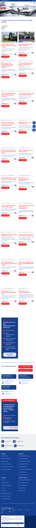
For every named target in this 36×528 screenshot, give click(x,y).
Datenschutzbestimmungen (19, 516)
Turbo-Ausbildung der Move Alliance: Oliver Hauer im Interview (26, 64)
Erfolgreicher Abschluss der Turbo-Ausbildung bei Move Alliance (8, 151)
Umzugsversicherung (24, 464)
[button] (34, 3)
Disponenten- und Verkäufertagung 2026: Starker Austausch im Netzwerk (7, 65)
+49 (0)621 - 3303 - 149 (25, 380)
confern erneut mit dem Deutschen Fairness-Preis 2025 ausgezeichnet (8, 124)
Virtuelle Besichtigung (24, 455)
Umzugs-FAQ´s (6, 482)
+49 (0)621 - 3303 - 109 (8, 380)
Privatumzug (5, 455)
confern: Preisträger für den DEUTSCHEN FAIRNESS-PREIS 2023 (26, 263)
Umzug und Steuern (24, 482)
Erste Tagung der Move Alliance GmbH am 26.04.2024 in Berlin (9, 263)
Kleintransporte (23, 472)
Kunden (2, 28)
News (4, 479)
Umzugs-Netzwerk (6, 498)
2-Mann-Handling (6, 469)
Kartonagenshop (23, 485)
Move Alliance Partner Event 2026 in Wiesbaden (26, 44)
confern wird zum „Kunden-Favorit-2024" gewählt (8, 206)
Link (34, 122)
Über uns (5, 490)
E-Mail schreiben (7, 382)
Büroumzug (5, 461)
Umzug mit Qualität (7, 496)
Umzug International (7, 464)
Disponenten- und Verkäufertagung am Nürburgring (24, 179)
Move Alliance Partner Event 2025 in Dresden (26, 150)
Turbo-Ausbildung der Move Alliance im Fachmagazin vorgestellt (8, 95)
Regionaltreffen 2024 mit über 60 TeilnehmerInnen (9, 235)
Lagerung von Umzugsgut (8, 466)
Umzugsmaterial (23, 466)
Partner (2, 29)
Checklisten (22, 488)
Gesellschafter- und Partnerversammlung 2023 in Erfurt (8, 292)
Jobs (4, 488)
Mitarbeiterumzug (6, 458)
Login (34, 0)
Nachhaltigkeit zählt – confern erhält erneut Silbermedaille (9, 178)
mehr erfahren (5, 56)
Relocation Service (24, 474)
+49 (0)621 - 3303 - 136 (8, 391)
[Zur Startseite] (3, 2)
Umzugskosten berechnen (25, 479)
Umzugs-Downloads (7, 485)
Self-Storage (23, 490)
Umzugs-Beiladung (24, 458)
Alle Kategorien (4, 25)
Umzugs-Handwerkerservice (26, 469)
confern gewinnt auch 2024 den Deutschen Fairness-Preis (26, 235)
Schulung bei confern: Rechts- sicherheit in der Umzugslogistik (26, 207)
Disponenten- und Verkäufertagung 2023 (24, 291)
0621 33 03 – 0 (7, 0)
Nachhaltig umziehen (7, 493)
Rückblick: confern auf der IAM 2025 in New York (26, 123)
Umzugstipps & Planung (25, 461)
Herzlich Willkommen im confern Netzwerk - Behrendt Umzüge (9, 45)
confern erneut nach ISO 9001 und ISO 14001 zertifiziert (26, 94)
